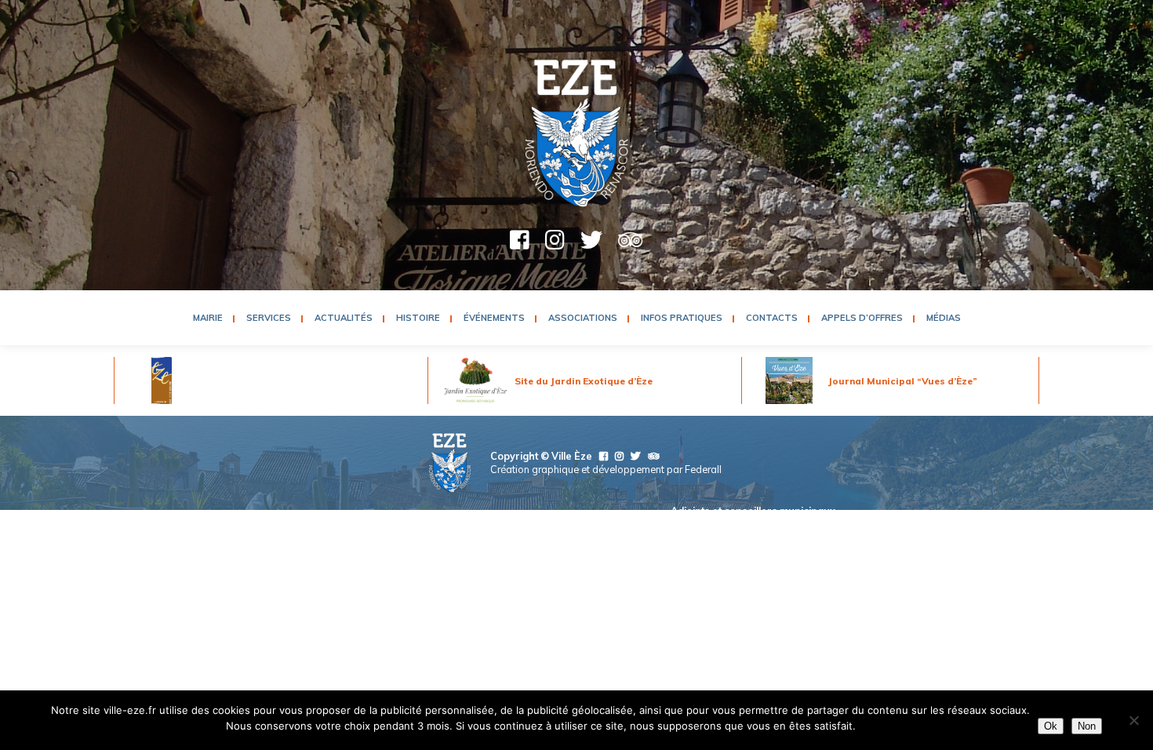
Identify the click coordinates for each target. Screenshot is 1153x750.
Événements (494, 317)
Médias (943, 317)
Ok (1050, 726)
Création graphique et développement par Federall (606, 469)
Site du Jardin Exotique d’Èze (584, 381)
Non (1087, 726)
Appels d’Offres (862, 317)
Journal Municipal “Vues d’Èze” (902, 381)
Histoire (418, 317)
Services (268, 317)
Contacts (772, 317)
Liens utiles (808, 543)
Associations (582, 317)
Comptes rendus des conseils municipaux (734, 527)
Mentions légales (559, 543)
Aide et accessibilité (658, 543)
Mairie (208, 317)
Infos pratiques (681, 317)
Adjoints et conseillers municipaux (753, 510)
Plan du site (743, 543)
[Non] (1133, 720)
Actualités (344, 317)
